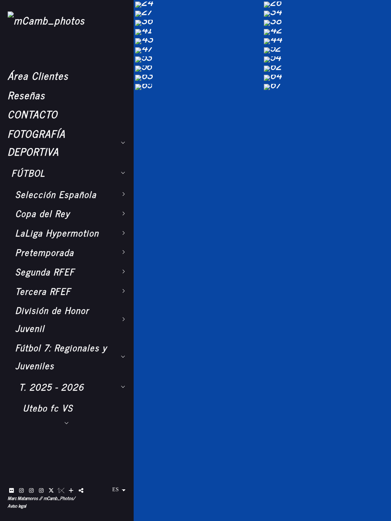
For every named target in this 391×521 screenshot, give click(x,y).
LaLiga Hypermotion (57, 232)
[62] (326, 69)
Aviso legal (17, 506)
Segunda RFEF (45, 271)
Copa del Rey (42, 213)
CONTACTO (33, 114)
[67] (326, 87)
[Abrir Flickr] (11, 490)
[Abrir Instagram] (21, 490)
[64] (326, 78)
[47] (198, 50)
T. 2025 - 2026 (51, 386)
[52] (326, 50)
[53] (198, 59)
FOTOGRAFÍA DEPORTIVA (36, 142)
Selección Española (56, 194)
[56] (198, 69)
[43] (198, 41)
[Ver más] (71, 490)
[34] (326, 14)
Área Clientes (38, 75)
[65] (198, 87)
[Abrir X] (51, 490)
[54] (326, 59)
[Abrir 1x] (61, 490)
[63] (198, 78)
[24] (198, 5)
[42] (326, 32)
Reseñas (26, 95)
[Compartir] (81, 490)
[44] (326, 41)
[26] (326, 5)
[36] (198, 23)
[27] (198, 14)
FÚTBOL (28, 173)
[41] (198, 32)
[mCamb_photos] (46, 20)
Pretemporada (44, 252)
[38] (326, 23)
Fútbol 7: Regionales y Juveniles (61, 356)
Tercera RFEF (43, 291)
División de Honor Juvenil (52, 319)
